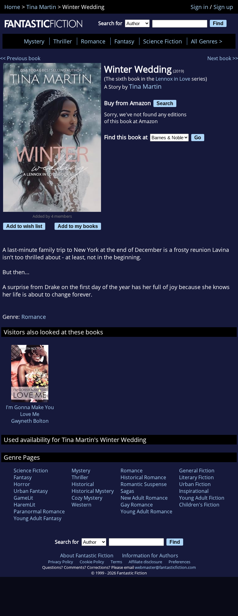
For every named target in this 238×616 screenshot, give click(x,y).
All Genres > (208, 41)
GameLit (23, 497)
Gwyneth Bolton (30, 420)
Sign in (199, 7)
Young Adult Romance (146, 511)
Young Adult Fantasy (37, 518)
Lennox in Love (173, 78)
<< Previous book (20, 58)
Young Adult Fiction (201, 497)
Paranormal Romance (39, 511)
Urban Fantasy (31, 491)
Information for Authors (150, 555)
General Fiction (196, 470)
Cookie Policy (92, 562)
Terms (116, 562)
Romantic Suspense (144, 484)
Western (81, 504)
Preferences (179, 562)
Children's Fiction (199, 504)
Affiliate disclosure (145, 562)
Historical (83, 484)
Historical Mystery (93, 491)
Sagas (127, 491)
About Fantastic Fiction (86, 555)
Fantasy (124, 41)
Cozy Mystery (87, 497)
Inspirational (194, 491)
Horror (22, 484)
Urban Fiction (195, 484)
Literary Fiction (196, 477)
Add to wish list (24, 226)
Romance (93, 41)
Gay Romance (137, 504)
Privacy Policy (60, 562)
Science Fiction (162, 41)
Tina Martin (145, 86)
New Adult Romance (144, 497)
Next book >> (222, 58)
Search (164, 103)
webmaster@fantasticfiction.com (165, 567)
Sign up (223, 7)
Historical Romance (143, 477)
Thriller (62, 41)
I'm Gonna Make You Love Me (30, 410)
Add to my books (78, 226)
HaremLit (24, 504)
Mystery (34, 41)
